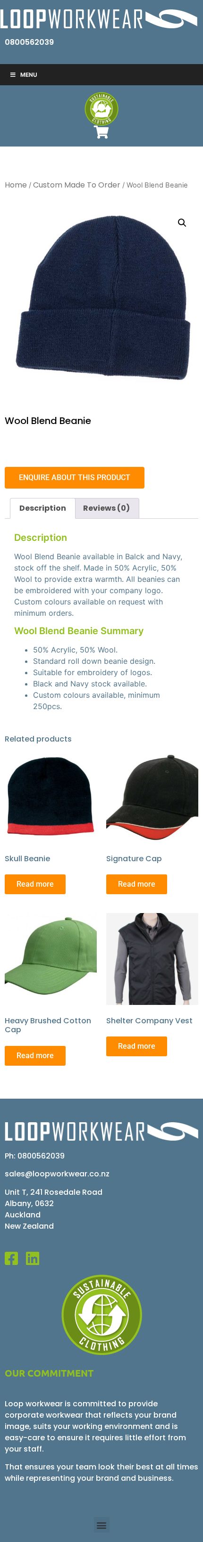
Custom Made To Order (76, 184)
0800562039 (29, 42)
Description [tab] (42, 508)
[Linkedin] (36, 1258)
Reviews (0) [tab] (106, 508)
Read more (35, 884)
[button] (182, 222)
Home (16, 184)
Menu (28, 74)
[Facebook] (15, 1258)
